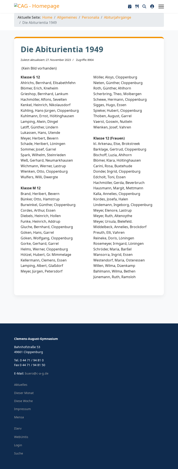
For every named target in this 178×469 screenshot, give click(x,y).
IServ (17, 428)
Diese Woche (23, 401)
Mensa (19, 417)
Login (18, 445)
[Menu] (161, 6)
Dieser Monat (24, 393)
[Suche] (144, 6)
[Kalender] (129, 6)
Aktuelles (20, 385)
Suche (18, 453)
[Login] (152, 6)
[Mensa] (136, 6)
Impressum (22, 409)
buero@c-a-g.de (36, 373)
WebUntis (21, 437)
